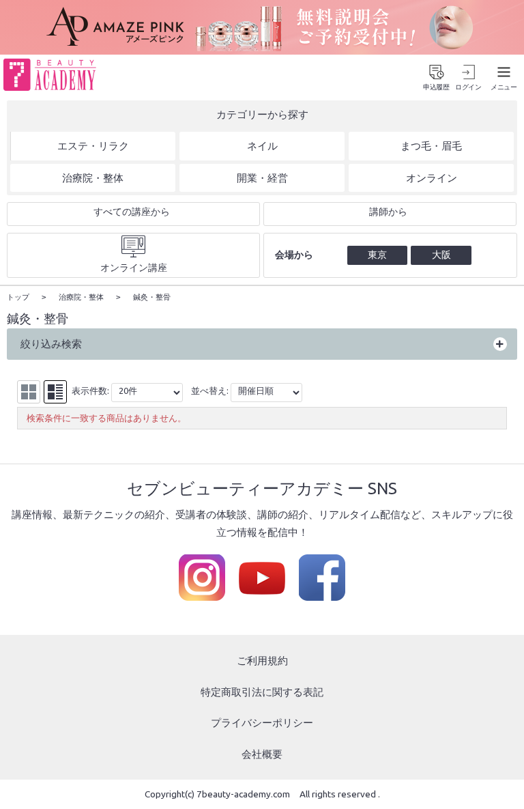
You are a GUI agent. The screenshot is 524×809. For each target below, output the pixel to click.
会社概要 (262, 754)
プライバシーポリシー (262, 722)
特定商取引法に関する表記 (262, 692)
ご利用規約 (262, 660)
